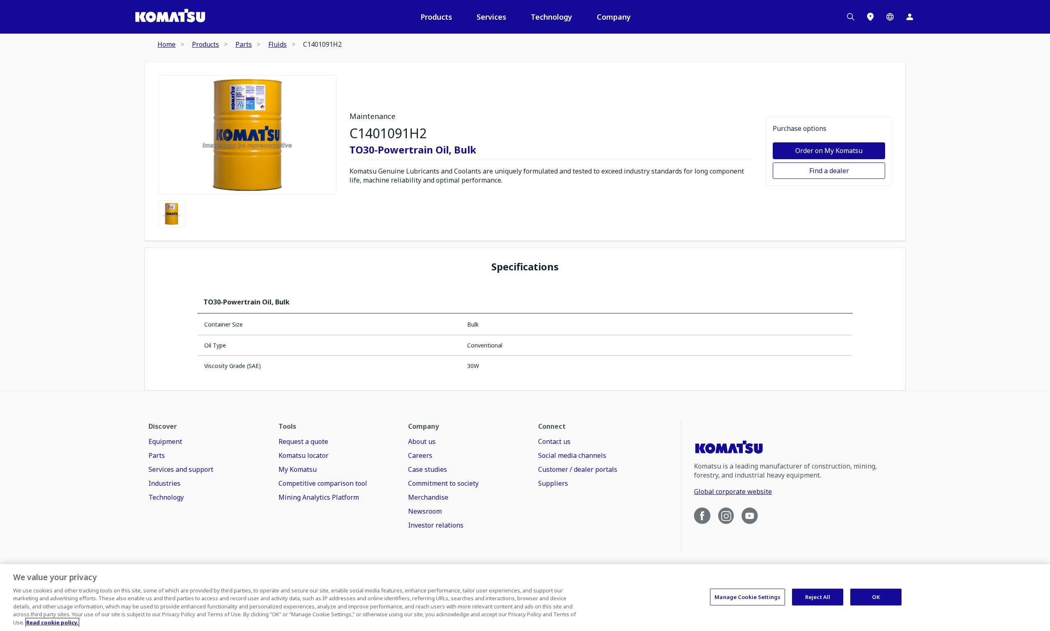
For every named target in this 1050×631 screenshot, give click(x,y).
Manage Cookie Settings (747, 596)
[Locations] (870, 17)
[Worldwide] (890, 17)
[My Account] (910, 17)
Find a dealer (829, 170)
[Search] (851, 17)
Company (614, 17)
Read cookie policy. (52, 622)
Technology (551, 17)
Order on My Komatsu (829, 150)
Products (436, 17)
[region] (525, 597)
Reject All (817, 596)
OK (875, 596)
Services (491, 17)
